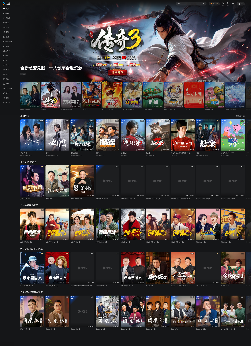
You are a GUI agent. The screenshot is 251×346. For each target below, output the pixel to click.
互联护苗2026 (240, 116)
